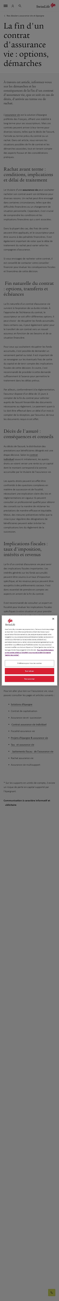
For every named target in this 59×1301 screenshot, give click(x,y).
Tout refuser (29, 671)
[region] (30, 650)
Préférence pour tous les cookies (29, 663)
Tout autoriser (29, 679)
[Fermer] (53, 619)
